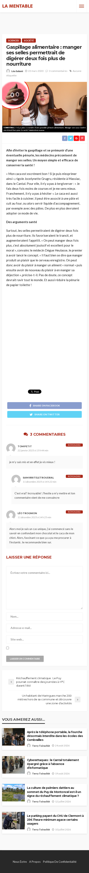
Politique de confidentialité (59, 861)
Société (29, 40)
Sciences (13, 40)
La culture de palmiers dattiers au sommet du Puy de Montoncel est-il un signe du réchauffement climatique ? (54, 791)
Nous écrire (20, 861)
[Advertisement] (44, 19)
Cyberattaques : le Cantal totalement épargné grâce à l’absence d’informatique (53, 763)
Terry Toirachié (41, 745)
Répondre (74, 445)
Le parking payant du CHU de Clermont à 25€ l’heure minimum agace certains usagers (55, 819)
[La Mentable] (17, 6)
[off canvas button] (81, 6)
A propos (35, 861)
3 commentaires (58, 70)
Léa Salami (17, 71)
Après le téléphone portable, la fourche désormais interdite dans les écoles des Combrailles (55, 735)
